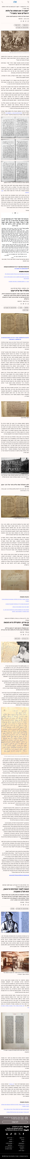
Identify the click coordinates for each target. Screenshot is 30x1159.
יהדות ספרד (17, 25)
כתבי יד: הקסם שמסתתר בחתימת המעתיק (19, 281)
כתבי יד (20, 307)
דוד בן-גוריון (23, 618)
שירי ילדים (9, 1138)
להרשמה (15, 1122)
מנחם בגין (22, 1147)
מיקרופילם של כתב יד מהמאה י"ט (14, 113)
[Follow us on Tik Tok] (11, 1134)
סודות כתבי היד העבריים (22, 27)
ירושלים (22, 1148)
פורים (22, 1139)
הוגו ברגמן (17, 638)
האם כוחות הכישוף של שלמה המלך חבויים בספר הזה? (16, 1109)
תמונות (10, 1141)
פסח (23, 1141)
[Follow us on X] (20, 1134)
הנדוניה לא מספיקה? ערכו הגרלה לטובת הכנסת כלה (17, 274)
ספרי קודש (25, 310)
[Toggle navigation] (28, 2)
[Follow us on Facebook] (23, 1134)
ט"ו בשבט (22, 1138)
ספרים (12, 908)
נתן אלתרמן (21, 1143)
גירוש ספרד (23, 6)
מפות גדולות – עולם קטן (8, 1144)
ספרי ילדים (21, 1150)
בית (28, 6)
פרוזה (10, 1139)
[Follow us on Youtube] (7, 1134)
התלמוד (24, 288)
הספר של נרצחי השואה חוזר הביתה (21, 607)
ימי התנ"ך (11, 1084)
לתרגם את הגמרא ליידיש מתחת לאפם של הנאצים (17, 604)
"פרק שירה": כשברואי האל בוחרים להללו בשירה (18, 1112)
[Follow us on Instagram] (15, 1134)
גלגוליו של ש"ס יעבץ (16, 288)
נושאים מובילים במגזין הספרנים (8, 1147)
